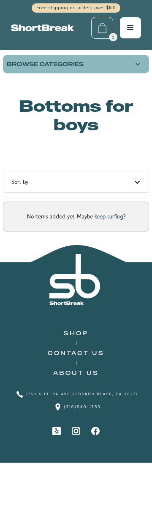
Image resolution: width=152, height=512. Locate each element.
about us (76, 372)
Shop (76, 333)
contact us (76, 352)
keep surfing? (109, 217)
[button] (76, 64)
